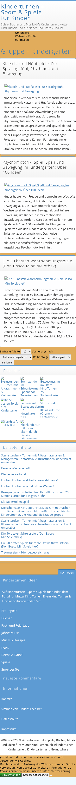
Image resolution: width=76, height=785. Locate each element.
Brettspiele (9, 611)
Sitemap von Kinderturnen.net (21, 709)
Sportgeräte (10, 669)
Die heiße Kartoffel (13, 474)
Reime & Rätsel (12, 655)
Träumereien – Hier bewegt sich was (25, 552)
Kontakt (6, 699)
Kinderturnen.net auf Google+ (71, 37)
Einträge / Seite (10, 351)
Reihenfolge (41, 357)
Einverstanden (11, 774)
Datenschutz (9, 719)
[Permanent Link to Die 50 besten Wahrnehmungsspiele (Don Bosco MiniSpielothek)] (39, 281)
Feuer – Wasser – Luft (15, 468)
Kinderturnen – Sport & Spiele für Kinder (22, 12)
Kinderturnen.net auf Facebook (53, 37)
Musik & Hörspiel (13, 640)
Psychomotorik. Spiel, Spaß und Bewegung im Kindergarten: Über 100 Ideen (35, 167)
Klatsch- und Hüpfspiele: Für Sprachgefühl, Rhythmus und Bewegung (30, 68)
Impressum (8, 729)
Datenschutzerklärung (35, 774)
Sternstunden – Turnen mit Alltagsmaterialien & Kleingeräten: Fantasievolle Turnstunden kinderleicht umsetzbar (36, 458)
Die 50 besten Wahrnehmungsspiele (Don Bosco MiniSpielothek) (37, 263)
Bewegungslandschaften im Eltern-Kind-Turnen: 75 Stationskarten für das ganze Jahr (35, 494)
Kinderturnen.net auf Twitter (62, 37)
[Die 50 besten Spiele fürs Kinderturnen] (10, 408)
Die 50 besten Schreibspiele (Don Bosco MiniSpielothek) (27, 535)
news (5, 647)
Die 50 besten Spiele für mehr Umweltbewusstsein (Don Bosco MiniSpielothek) (35, 544)
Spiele (5, 662)
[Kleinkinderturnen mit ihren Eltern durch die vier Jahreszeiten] (30, 429)
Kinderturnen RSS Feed (44, 37)
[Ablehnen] (50, 775)
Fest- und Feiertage (15, 625)
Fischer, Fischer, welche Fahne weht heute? (29, 480)
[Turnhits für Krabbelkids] (10, 429)
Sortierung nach (42, 351)
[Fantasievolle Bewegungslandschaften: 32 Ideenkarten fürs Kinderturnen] (30, 408)
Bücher (6, 618)
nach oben (67, 572)
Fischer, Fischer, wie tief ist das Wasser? (27, 486)
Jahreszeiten (10, 633)
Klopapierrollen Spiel (15, 502)
